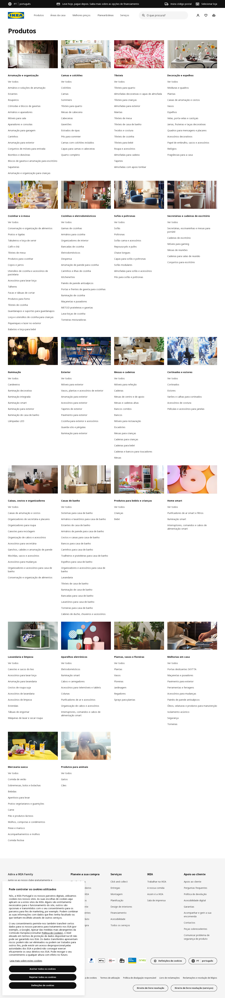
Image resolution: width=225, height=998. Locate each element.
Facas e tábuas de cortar (21, 292)
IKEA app (75, 931)
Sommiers (66, 99)
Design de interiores (121, 906)
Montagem (117, 894)
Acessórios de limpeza (20, 699)
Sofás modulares (123, 264)
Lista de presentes (81, 912)
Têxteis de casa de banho (127, 124)
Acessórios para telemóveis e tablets (81, 687)
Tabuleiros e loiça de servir (22, 240)
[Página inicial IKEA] (16, 15)
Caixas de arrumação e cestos (183, 99)
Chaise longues (122, 252)
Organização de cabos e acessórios (27, 537)
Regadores (120, 693)
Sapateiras (13, 167)
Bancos (118, 415)
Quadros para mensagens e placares (187, 130)
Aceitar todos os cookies (43, 969)
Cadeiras (118, 390)
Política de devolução (195, 894)
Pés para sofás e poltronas (128, 277)
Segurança (173, 718)
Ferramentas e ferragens (180, 687)
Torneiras (172, 724)
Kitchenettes (68, 277)
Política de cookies (88, 977)
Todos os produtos (81, 887)
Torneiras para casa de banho (77, 607)
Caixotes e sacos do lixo (21, 669)
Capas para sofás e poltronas (130, 258)
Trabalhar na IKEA (156, 881)
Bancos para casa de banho (76, 543)
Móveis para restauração (127, 421)
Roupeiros (13, 99)
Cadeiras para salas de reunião (183, 256)
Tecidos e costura (123, 130)
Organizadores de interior (74, 240)
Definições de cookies (42, 985)
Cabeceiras (67, 118)
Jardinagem (120, 687)
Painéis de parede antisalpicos (77, 283)
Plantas (171, 93)
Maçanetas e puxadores (74, 301)
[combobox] (162, 15)
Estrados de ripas (70, 130)
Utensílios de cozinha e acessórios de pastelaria (28, 272)
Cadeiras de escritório (179, 237)
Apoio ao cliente (192, 881)
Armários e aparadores (20, 112)
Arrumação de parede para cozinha (80, 264)
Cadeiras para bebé (124, 445)
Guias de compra (80, 925)
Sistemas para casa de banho (77, 513)
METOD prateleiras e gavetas (77, 307)
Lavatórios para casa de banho (77, 601)
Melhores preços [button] (81, 15)
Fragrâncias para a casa (180, 154)
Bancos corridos (123, 408)
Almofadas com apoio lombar (130, 167)
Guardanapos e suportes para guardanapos (31, 311)
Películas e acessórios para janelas (185, 408)
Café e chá (13, 246)
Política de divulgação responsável (139, 977)
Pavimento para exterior (74, 415)
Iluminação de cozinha (73, 295)
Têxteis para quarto (71, 106)
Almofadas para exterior (127, 106)
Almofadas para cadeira (127, 154)
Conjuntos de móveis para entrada (26, 148)
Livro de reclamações (169, 977)
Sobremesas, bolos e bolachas (24, 785)
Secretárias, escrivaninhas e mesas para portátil (188, 230)
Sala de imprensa (156, 900)
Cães (63, 785)
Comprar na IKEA (80, 894)
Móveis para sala (17, 118)
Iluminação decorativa (20, 390)
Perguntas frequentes (195, 887)
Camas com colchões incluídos (77, 142)
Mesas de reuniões (177, 250)
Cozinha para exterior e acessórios (79, 421)
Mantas (118, 112)
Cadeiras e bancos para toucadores (133, 451)
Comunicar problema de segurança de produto (197, 937)
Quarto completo (70, 154)
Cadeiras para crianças (126, 439)
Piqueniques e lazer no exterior (24, 323)
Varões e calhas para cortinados (184, 396)
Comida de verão (17, 779)
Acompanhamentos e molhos (24, 834)
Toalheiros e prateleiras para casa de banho (84, 555)
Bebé (117, 519)
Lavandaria (67, 577)
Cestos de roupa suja (19, 687)
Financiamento (119, 912)
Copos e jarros (16, 264)
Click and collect (119, 881)
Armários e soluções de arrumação (26, 87)
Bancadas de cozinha (72, 246)
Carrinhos (13, 136)
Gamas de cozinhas (71, 228)
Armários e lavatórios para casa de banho (83, 519)
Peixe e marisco (16, 828)
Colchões (66, 87)
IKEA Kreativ (77, 937)
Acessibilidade (118, 919)
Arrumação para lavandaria (22, 681)
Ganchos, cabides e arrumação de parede (30, 549)
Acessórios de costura (179, 402)
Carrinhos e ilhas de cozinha (76, 271)
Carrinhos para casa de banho (77, 549)
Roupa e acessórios (124, 148)
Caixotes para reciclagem (21, 531)
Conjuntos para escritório (181, 262)
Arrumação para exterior (21, 142)
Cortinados (173, 384)
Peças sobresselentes (195, 928)
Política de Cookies (52, 932)
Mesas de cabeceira (71, 112)
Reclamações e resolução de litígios (200, 977)
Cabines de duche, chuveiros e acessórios (83, 614)
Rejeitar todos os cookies (42, 977)
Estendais (13, 705)
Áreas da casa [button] (57, 15)
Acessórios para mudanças (22, 561)
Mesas (117, 457)
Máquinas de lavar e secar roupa (25, 718)
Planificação (117, 900)
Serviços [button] (124, 15)
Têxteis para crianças (125, 99)
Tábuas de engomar (18, 711)
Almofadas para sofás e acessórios (133, 271)
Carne (11, 809)
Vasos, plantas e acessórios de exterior (82, 390)
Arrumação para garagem (21, 130)
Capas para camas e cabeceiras (78, 148)
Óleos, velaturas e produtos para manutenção (192, 705)
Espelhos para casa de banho (76, 561)
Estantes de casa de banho (75, 525)
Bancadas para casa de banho (77, 595)
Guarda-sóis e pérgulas (73, 427)
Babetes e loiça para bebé (22, 329)
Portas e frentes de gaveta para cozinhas (83, 289)
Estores (171, 390)
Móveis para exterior (72, 384)
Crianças (118, 513)
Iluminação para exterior (21, 408)
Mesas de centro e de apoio (129, 396)
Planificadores (78, 881)
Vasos (170, 106)
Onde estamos (79, 900)
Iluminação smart (17, 402)
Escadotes (119, 427)
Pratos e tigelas (16, 234)
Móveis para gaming (178, 244)
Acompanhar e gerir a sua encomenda (197, 914)
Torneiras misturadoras (73, 319)
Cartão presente (79, 906)
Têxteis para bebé (123, 142)
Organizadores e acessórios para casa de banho (30, 569)
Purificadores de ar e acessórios (78, 699)
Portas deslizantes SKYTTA (181, 669)
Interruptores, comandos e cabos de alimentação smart (187, 527)
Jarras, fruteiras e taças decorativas (186, 124)
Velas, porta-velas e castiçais (182, 118)
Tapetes (118, 160)
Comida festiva (16, 840)
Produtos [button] (39, 15)
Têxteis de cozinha (124, 136)
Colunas (65, 693)
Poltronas (119, 234)
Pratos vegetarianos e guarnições (26, 803)
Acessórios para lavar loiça (22, 280)
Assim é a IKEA (155, 894)
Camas (65, 93)
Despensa (66, 258)
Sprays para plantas (124, 699)
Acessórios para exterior (74, 402)
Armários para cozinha (73, 234)
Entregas (115, 887)
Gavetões (66, 124)
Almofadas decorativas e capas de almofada (138, 93)
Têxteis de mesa (123, 118)
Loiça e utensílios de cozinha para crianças (31, 317)
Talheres (12, 286)
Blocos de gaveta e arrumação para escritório (32, 160)
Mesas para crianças (125, 433)
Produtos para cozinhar (20, 258)
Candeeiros (14, 384)
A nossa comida (155, 887)
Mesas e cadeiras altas (126, 402)
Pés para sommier (71, 136)
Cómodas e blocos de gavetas (24, 106)
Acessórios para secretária (22, 543)
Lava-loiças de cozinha (73, 313)
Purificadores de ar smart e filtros (185, 513)
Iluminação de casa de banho (23, 415)
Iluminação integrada (19, 396)
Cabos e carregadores (73, 681)
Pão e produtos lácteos (20, 815)
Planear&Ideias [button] (106, 15)
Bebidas (12, 791)
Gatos (64, 779)
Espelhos (172, 112)
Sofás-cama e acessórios (127, 240)
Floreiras (118, 681)
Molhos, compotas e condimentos (26, 822)
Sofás (117, 228)
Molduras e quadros (178, 87)
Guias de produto (80, 919)
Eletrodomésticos (70, 252)
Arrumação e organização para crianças (29, 173)
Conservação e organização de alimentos (30, 228)
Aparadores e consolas (20, 124)
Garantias (189, 906)
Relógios (172, 148)
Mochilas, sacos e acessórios (23, 555)
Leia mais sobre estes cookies (26, 960)
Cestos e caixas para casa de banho (80, 537)
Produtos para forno (19, 298)
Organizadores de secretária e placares (29, 519)
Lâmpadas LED (16, 421)
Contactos (189, 922)
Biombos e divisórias (19, 154)
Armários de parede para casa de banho (82, 531)
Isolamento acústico (178, 711)
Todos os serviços (120, 925)
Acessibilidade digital (195, 900)
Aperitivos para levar (19, 797)
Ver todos (13, 81)
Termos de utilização (110, 977)
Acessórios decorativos (179, 136)
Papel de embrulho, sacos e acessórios (188, 142)
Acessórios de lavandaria (21, 693)
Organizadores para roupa (22, 525)
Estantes (12, 93)
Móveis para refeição (125, 384)
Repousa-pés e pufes (125, 246)
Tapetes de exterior (71, 408)
